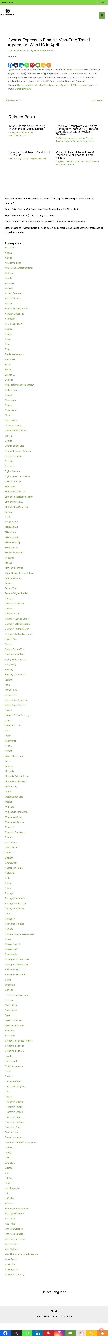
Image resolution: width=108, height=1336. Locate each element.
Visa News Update (14, 1234)
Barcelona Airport (13, 324)
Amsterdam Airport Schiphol (19, 268)
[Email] (37, 63)
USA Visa (9, 1198)
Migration (9, 827)
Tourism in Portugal (14, 1122)
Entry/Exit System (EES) (17, 507)
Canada (8, 405)
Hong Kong (10, 664)
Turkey (8, 1147)
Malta (8, 791)
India (7, 685)
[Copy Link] (43, 63)
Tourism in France (13, 1107)
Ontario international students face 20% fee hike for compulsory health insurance (45, 221)
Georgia (9, 598)
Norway (9, 852)
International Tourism (83, 138)
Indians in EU (11, 695)
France (8, 583)
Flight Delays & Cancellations (19, 573)
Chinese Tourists (13, 425)
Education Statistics (15, 491)
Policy (18, 159)
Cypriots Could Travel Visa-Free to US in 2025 (29, 153)
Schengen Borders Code (17, 959)
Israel (8, 720)
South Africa (11, 1005)
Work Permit (11, 1259)
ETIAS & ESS (11, 522)
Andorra (9, 273)
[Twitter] (56, 1311)
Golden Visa (11, 639)
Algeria (8, 257)
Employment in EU (14, 502)
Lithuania (9, 771)
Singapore (10, 984)
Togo (7, 1091)
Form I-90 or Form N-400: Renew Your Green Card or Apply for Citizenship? (41, 209)
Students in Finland (14, 1046)
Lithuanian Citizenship (15, 781)
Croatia (8, 435)
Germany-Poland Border (17, 629)
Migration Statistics (15, 832)
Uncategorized (12, 1188)
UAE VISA (10, 1162)
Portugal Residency (14, 908)
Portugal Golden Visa (15, 903)
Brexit (8, 369)
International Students (16, 700)
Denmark (9, 466)
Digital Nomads (12, 471)
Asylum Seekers (13, 293)
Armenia (9, 288)
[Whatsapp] (26, 63)
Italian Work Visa (13, 725)
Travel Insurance (13, 1137)
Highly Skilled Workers (16, 659)
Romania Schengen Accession (20, 934)
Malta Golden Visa (14, 796)
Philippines (10, 873)
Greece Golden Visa (14, 649)
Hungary (9, 669)
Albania (8, 252)
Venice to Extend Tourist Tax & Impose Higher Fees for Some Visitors (75, 155)
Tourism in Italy (88, 161)
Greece (8, 644)
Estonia (8, 512)
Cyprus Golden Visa (14, 446)
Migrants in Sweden (14, 822)
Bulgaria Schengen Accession (19, 385)
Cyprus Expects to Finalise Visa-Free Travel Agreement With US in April (52, 85)
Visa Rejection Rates (15, 1239)
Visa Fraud (10, 1223)
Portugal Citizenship (15, 898)
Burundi (8, 395)
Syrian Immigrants (14, 1066)
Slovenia (9, 1000)
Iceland (8, 679)
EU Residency (12, 547)
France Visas (11, 588)
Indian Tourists (12, 690)
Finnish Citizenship (14, 568)
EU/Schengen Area (64, 138)
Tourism (21, 50)
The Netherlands (13, 1081)
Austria (8, 303)
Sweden (9, 1056)
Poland (8, 883)
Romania (9, 929)
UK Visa (9, 1178)
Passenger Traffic (14, 868)
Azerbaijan (10, 318)
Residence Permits (14, 923)
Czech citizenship (13, 456)
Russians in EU (12, 949)
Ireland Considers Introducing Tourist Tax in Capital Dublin (26, 127)
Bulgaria (9, 379)
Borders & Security (14, 354)
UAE (7, 1157)
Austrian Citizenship (14, 313)
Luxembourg (11, 786)
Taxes (18, 132)
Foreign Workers (13, 578)
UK (6, 1173)
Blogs (8, 349)
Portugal (9, 893)
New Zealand (11, 847)
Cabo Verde (11, 400)
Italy (57, 161)
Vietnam (9, 1203)
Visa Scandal (11, 1244)
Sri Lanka (9, 1030)
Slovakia (9, 990)
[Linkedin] (21, 63)
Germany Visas (12, 613)
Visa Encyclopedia (21, 18)
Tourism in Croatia (14, 1101)
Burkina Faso (11, 390)
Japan (8, 735)
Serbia (8, 979)
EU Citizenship (12, 537)
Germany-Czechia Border (17, 618)
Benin (7, 339)
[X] (15, 63)
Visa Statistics (12, 1249)
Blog (7, 344)
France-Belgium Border (16, 593)
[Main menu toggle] (102, 15)
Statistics (10, 1035)
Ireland (11, 132)
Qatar (8, 913)
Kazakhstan (10, 740)
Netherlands (11, 842)
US (27, 50)
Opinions (9, 857)
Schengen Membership (16, 964)
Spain (7, 1015)
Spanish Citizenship (14, 1025)
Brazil (7, 364)
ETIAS (8, 517)
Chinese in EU (11, 420)
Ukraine (8, 1183)
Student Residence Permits (19, 1040)
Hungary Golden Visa (15, 674)
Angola (8, 278)
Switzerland (11, 1061)
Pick (7, 878)
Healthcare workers (14, 654)
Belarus (8, 329)
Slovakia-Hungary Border (17, 995)
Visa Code (10, 1218)
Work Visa (10, 1264)
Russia (8, 939)
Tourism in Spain (13, 1127)
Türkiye (67, 141)
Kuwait (8, 751)
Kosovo (9, 746)
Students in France (14, 1051)
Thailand (9, 1076)
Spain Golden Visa (13, 1020)
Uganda (8, 1168)
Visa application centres (17, 1208)
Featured (9, 557)
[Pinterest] (32, 63)
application (72, 69)
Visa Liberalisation (14, 1229)
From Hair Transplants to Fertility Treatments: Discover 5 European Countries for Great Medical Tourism (77, 130)
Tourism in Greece (14, 1112)
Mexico (8, 801)
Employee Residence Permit (19, 496)
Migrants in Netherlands (17, 812)
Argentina (9, 283)
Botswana (10, 359)
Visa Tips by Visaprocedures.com (21, 1254)
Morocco (9, 837)
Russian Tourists (13, 944)
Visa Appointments (14, 1213)
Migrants (9, 807)
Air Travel (9, 247)
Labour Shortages (14, 756)
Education (10, 486)
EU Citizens (10, 532)
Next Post (98, 100)
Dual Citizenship (13, 481)
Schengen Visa (12, 969)
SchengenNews (23, 89)
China (7, 415)
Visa (91, 69)
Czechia (9, 461)
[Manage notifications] (101, 1330)
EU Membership (13, 542)
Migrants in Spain (13, 817)
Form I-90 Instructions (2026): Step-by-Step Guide (30, 215)
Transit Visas (11, 1132)
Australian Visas (13, 298)
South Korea (11, 1010)
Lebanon (9, 766)
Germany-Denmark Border (17, 624)
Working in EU (11, 1269)
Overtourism (66, 161)
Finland (8, 563)
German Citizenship (14, 603)
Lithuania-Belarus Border (17, 776)
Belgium (9, 334)
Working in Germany (14, 1274)
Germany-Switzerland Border (19, 634)
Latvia (8, 761)
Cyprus (12, 50)
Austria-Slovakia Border (16, 308)
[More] (48, 63)
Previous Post (12, 100)
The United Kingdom (15, 1086)
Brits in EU (10, 374)
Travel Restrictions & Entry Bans (21, 1142)
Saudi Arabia (11, 954)
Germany (9, 608)
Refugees (10, 918)
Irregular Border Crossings (18, 715)
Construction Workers (16, 430)
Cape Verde (11, 410)
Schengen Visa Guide (15, 974)
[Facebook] (10, 63)
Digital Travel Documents (17, 476)
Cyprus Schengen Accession (19, 451)
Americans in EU (13, 263)
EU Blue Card (11, 527)
